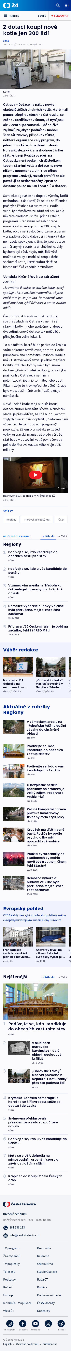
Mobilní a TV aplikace (17, 1303)
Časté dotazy (46, 1303)
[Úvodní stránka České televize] (19, 1203)
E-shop (8, 1295)
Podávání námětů (49, 1295)
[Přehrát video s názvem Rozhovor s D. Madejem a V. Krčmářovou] (35, 475)
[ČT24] (10, 5)
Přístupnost (50, 1344)
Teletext (9, 1272)
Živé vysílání (11, 1256)
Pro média (44, 1248)
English (7, 1344)
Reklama (43, 1256)
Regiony (11, 519)
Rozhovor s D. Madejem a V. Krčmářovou (27, 495)
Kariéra (42, 1287)
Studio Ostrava (47, 1272)
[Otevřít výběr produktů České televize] (66, 5)
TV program (11, 1248)
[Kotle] (35, 69)
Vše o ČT (8, 1311)
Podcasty (9, 1279)
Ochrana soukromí (27, 1344)
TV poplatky (11, 1264)
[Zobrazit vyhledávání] (58, 5)
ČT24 (5, 41)
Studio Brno (45, 1264)
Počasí (7, 1287)
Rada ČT (42, 1279)
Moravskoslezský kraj (37, 519)
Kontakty (43, 1311)
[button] (35, 475)
